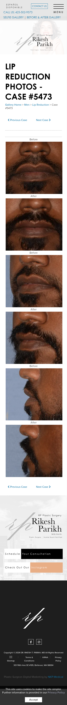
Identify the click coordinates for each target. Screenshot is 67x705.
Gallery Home (13, 104)
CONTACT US (39, 6)
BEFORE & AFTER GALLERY (44, 17)
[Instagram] (39, 642)
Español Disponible (14, 6)
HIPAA (45, 657)
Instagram (26, 567)
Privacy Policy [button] (56, 692)
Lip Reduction (40, 104)
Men (27, 104)
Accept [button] (33, 699)
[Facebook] (31, 642)
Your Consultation (28, 553)
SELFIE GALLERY (13, 17)
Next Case (42, 120)
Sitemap (11, 661)
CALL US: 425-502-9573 (17, 12)
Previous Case (18, 120)
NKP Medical (55, 677)
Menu (58, 11)
